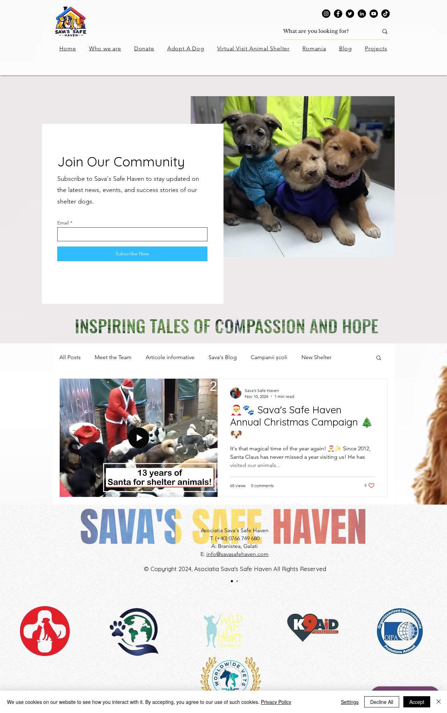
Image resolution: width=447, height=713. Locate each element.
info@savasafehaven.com (237, 554)
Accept (416, 701)
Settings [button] (350, 701)
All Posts (70, 357)
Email (63, 222)
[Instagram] (326, 13)
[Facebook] (338, 13)
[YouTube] (373, 13)
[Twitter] (350, 13)
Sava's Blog (222, 357)
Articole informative (170, 357)
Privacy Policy (276, 701)
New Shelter (316, 357)
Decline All (381, 701)
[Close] (438, 701)
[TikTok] (385, 13)
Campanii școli (269, 357)
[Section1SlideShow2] (237, 581)
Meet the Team (113, 357)
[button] (378, 358)
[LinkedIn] (362, 13)
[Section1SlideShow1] (232, 581)
